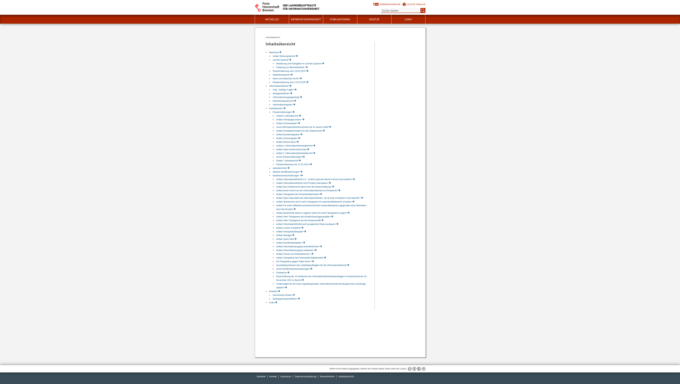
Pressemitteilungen (282, 112)
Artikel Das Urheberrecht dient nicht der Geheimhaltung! (303, 186)
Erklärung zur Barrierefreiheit (290, 67)
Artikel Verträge (283, 235)
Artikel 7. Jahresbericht (287, 160)
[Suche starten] (422, 10)
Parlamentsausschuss (283, 100)
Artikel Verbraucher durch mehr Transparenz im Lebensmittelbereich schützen (313, 201)
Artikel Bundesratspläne (287, 134)
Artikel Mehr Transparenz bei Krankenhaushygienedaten (303, 216)
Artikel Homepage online (288, 119)
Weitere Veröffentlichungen (286, 171)
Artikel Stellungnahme (284, 56)
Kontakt (273, 376)
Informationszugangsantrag (286, 97)
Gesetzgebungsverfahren (285, 298)
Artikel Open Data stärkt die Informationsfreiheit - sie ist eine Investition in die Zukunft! (318, 197)
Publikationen (275, 108)
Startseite (261, 376)
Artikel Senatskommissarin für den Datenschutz (299, 130)
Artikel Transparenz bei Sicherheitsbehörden (297, 194)
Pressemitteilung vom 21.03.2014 (292, 164)
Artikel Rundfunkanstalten (289, 242)
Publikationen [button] (340, 19)
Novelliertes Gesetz (282, 295)
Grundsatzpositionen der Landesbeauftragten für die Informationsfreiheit (311, 265)
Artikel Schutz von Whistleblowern (293, 253)
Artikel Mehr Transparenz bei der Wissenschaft (298, 220)
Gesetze (273, 291)
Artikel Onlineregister (286, 123)
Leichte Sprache (416, 4)
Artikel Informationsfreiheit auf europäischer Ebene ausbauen (305, 224)
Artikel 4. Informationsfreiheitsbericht (294, 145)
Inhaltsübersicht (346, 376)
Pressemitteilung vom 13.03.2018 (289, 82)
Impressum (285, 376)
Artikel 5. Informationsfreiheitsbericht (294, 153)
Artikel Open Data (285, 239)
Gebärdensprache (390, 4)
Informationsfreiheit (278, 85)
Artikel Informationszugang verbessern (295, 250)
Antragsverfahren (281, 93)
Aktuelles (273, 52)
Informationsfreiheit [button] (306, 19)
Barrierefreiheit (327, 376)
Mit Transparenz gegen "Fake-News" (293, 261)
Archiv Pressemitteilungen (289, 156)
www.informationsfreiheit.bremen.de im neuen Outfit (302, 127)
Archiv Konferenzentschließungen (292, 268)
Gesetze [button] (374, 19)
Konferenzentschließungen (286, 175)
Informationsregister (282, 104)
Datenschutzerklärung (305, 376)
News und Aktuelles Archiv (286, 78)
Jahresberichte (280, 168)
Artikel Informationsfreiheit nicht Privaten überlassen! (302, 183)
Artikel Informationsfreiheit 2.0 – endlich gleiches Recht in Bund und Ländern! (314, 179)
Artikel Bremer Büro (286, 141)
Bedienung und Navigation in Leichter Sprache (298, 63)
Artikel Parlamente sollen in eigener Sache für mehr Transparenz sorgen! (311, 212)
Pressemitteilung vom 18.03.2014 (289, 71)
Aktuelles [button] (272, 19)
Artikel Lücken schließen (288, 227)
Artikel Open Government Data (291, 149)
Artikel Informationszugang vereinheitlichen (297, 246)
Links (408, 19)
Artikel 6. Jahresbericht (287, 115)
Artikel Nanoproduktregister (289, 231)
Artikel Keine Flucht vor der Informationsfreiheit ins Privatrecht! (306, 190)
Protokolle (281, 272)
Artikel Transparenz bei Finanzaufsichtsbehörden (299, 257)
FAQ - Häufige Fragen (283, 89)
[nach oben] (669, 373)
